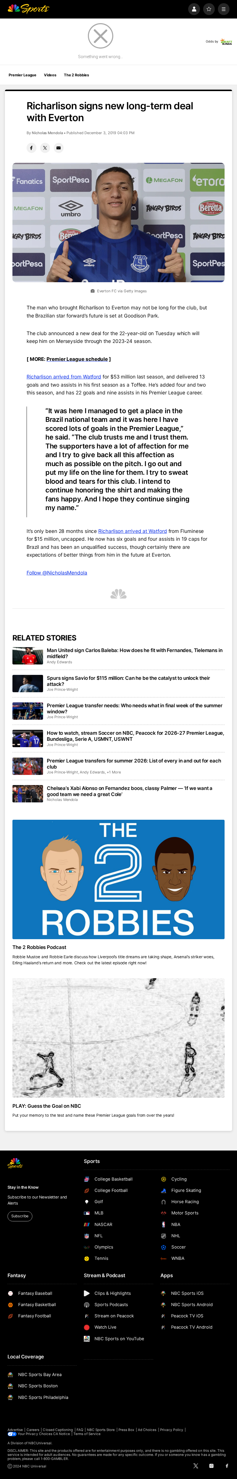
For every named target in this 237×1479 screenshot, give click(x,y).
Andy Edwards (59, 662)
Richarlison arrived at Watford (132, 531)
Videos (50, 75)
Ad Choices (147, 1430)
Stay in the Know (23, 1187)
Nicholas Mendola (47, 133)
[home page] (28, 9)
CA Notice (61, 1434)
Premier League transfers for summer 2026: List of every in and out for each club (134, 764)
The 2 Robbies (76, 75)
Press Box (126, 1430)
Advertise (15, 1430)
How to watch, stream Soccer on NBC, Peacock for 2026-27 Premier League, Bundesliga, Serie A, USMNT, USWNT (135, 736)
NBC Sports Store (101, 1430)
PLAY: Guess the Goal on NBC (47, 1106)
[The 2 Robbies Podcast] (118, 879)
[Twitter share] (45, 148)
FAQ (80, 1430)
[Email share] (59, 148)
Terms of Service (87, 1434)
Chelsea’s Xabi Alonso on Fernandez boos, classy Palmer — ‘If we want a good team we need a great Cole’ (129, 791)
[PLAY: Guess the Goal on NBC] (118, 1038)
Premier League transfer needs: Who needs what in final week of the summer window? (135, 708)
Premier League (22, 75)
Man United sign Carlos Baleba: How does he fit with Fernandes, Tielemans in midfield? (134, 653)
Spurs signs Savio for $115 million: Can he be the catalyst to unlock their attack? (128, 681)
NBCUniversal (39, 1443)
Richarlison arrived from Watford (64, 377)
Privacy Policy (171, 1430)
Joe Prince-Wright (62, 689)
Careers (33, 1430)
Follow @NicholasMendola (57, 573)
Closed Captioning (58, 1430)
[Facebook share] (31, 148)
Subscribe (19, 1216)
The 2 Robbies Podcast (39, 947)
